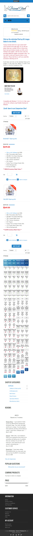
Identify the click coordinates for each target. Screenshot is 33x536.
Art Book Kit (5, 325)
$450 (14, 367)
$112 (18, 363)
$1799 (26, 365)
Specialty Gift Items (14, 398)
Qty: (5, 174)
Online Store (5, 355)
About (6, 499)
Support (5, 295)
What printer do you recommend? (16, 467)
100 (9, 300)
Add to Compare (23, 179)
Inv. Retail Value (5, 359)
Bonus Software (6, 350)
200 (14, 300)
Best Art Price (5, 330)
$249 (5, 367)
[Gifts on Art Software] (13, 75)
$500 (5, 362)
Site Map (7, 515)
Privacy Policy (8, 501)
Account (16, 1)
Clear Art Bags (5, 303)
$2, (25, 361)
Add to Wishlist (12, 179)
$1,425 (22, 363)
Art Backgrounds (14, 391)
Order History (8, 525)
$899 (18, 368)
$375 (10, 367)
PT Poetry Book (5, 308)
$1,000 (9, 362)
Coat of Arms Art (5, 344)
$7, (25, 355)
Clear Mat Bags (5, 314)
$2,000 (13, 362)
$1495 (22, 367)
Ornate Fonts (5, 272)
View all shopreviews (10, 459)
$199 (5, 372)
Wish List (7, 527)
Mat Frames (12, 393)
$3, (17, 358)
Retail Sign (5, 286)
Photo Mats (5, 335)
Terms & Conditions (10, 503)
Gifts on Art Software (11, 152)
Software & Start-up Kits (15, 388)
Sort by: (5, 116)
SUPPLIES (10, 386)
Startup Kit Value (5, 365)
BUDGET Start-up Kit (10, 138)
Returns (7, 513)
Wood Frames (13, 396)
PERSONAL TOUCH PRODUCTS (17, 531)
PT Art (5, 298)
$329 (10, 372)
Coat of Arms (5, 339)
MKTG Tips (5, 277)
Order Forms (5, 282)
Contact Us (8, 512)
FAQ (6, 517)
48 (25, 116)
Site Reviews (8, 505)
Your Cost (5, 370)
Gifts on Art (5, 267)
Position (11, 116)
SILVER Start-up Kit (9, 199)
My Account (8, 524)
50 (5, 300)
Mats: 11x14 (5, 320)
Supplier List (6, 291)
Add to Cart (5, 376)
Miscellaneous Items (14, 401)
